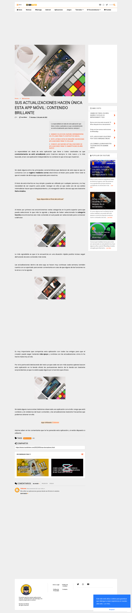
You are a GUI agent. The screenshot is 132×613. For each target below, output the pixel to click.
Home (16, 98)
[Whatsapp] (103, 4)
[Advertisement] (66, 28)
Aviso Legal (56, 584)
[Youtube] (100, 4)
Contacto (64, 589)
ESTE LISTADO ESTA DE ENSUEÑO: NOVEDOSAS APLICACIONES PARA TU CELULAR (66, 140)
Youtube (108, 10)
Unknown (23, 488)
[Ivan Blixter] (31, 5)
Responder (23, 493)
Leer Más (109, 217)
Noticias (28, 10)
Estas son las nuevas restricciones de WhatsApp (101, 234)
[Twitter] (107, 4)
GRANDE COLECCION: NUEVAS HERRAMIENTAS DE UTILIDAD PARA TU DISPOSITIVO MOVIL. (66, 135)
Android (48, 10)
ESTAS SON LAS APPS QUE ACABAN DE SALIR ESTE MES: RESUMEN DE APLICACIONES (32, 470)
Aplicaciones (59, 10)
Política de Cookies (65, 585)
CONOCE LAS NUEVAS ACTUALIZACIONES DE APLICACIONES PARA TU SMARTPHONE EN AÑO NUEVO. (66, 146)
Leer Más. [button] (107, 604)
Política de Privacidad (56, 590)
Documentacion (94, 10)
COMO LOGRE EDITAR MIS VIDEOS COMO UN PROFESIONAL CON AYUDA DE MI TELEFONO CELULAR (66, 470)
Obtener (56, 422)
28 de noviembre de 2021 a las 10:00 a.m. (36, 488)
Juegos (69, 10)
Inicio (20, 10)
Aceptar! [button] (112, 609)
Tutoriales (78, 10)
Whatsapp (38, 10)
